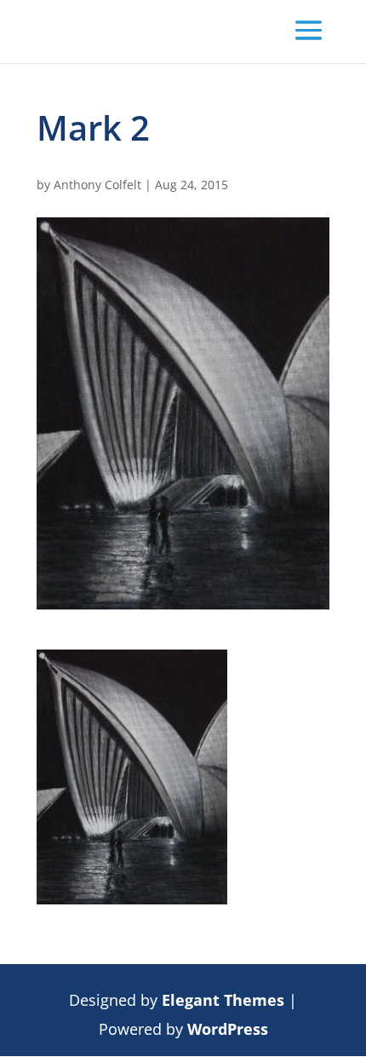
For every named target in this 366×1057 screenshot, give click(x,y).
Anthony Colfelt (97, 184)
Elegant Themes (223, 1000)
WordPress (227, 1029)
